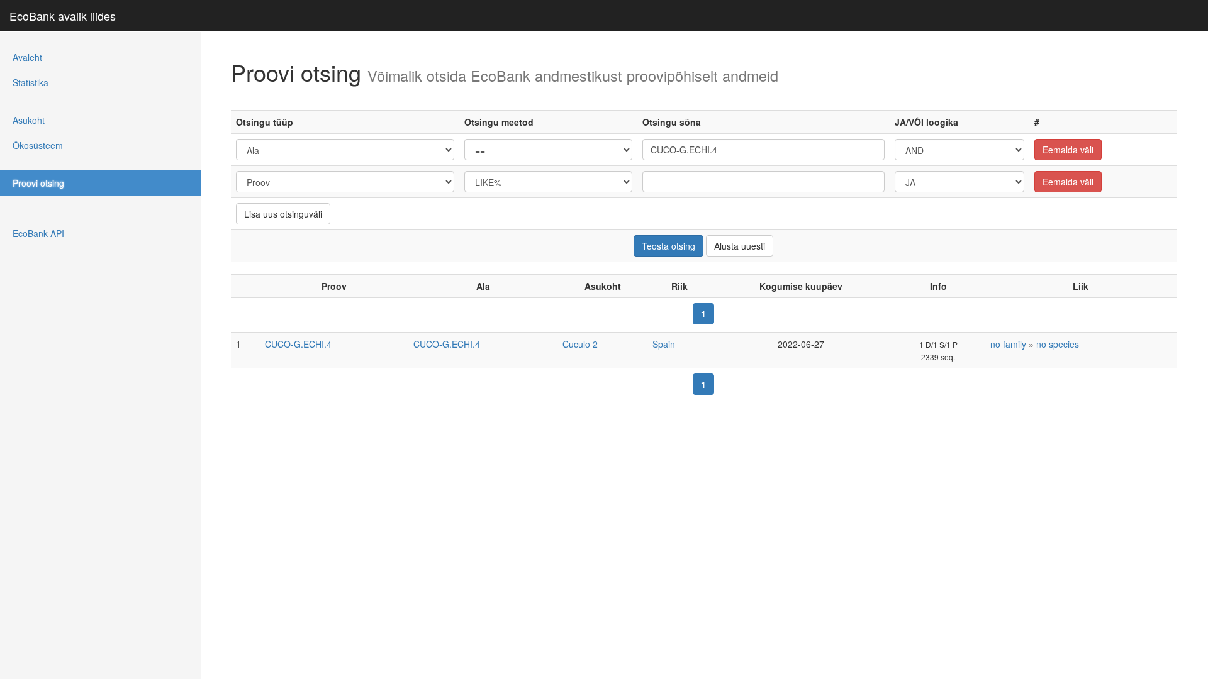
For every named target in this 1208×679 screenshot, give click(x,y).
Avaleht (27, 57)
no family (1008, 344)
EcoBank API (38, 233)
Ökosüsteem (38, 145)
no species (1057, 344)
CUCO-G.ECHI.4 (298, 344)
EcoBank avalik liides (62, 16)
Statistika (30, 82)
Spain (663, 344)
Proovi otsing (38, 183)
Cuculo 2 (580, 344)
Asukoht (29, 120)
